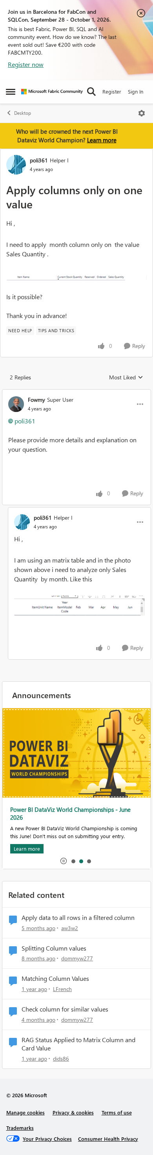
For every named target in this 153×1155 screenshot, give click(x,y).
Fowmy (36, 399)
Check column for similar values (65, 1009)
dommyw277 (77, 958)
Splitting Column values (54, 948)
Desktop (22, 113)
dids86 (61, 1058)
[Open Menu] (141, 113)
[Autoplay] (63, 861)
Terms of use (117, 1112)
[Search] (91, 91)
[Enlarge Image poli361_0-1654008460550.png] (79, 606)
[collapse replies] (76, 393)
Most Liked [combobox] (126, 377)
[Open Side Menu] (10, 91)
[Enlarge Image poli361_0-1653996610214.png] (76, 275)
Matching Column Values (55, 978)
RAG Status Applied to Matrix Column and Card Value (78, 1044)
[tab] (73, 861)
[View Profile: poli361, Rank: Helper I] (16, 165)
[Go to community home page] (52, 91)
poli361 (39, 160)
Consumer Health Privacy (108, 1138)
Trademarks (20, 1127)
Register (111, 91)
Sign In (135, 91)
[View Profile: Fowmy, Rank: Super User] (16, 404)
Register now (26, 64)
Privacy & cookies (73, 1112)
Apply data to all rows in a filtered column (78, 917)
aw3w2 (69, 928)
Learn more (102, 140)
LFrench (62, 989)
